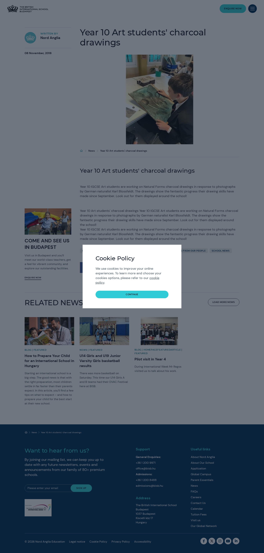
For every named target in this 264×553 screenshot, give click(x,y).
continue (132, 294)
